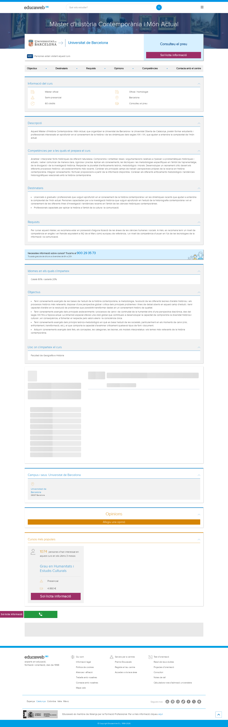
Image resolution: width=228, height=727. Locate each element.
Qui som (80, 657)
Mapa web (81, 688)
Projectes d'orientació (164, 667)
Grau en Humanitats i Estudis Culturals (57, 568)
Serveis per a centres (125, 657)
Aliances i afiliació (84, 672)
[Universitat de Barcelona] (42, 43)
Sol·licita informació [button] (173, 55)
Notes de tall (160, 677)
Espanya (31, 701)
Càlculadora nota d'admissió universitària (173, 683)
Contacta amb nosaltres (87, 683)
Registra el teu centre (125, 667)
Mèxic (66, 701)
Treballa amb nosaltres (86, 677)
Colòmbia (51, 701)
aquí (160, 714)
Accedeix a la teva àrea (126, 672)
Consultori (158, 672)
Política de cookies (85, 667)
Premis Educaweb (123, 662)
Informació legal (83, 662)
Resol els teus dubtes (164, 662)
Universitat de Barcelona (88, 43)
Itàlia (60, 701)
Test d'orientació (161, 657)
